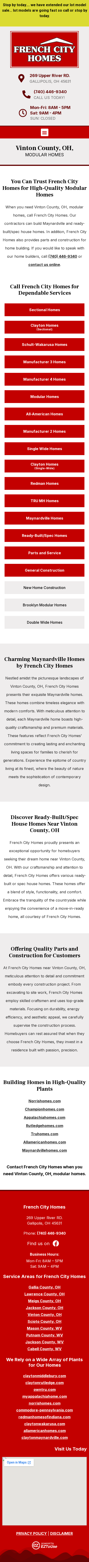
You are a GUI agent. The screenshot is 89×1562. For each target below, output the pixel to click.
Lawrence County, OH (44, 1294)
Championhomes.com (44, 1109)
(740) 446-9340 (62, 256)
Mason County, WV (44, 1328)
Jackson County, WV (44, 1342)
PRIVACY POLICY (31, 1533)
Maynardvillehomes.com (44, 1150)
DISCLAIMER (61, 1533)
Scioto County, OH (44, 1321)
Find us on (38, 1243)
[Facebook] (56, 1243)
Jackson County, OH (44, 1307)
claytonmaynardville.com (44, 1437)
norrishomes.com (44, 1403)
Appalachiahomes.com (44, 1117)
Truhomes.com (44, 1134)
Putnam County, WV (44, 1335)
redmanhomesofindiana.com (44, 1417)
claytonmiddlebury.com (44, 1376)
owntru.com (45, 1389)
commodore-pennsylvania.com (44, 1410)
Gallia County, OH (44, 1287)
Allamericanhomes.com (44, 1142)
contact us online (44, 264)
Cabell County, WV (44, 1349)
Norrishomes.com (45, 1101)
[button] (44, 132)
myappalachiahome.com (44, 1396)
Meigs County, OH (44, 1301)
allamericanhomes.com (45, 1430)
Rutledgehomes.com (44, 1125)
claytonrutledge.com (44, 1382)
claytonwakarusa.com (44, 1423)
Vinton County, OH (45, 1314)
